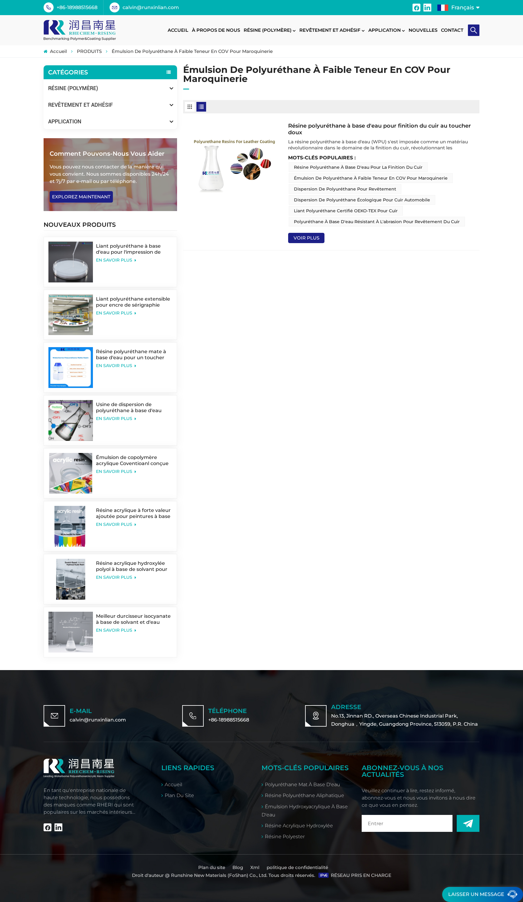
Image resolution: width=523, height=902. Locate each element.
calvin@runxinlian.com (151, 7)
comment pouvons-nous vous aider (107, 153)
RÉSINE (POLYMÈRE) (267, 30)
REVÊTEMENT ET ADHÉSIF (329, 30)
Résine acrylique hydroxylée (299, 826)
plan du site (179, 795)
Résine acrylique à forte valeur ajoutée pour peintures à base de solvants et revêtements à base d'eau (133, 513)
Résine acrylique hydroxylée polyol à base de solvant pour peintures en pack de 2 (131, 566)
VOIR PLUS (306, 238)
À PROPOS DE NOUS (216, 30)
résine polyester (285, 836)
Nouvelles (423, 30)
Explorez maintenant (81, 197)
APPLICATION (384, 30)
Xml (254, 867)
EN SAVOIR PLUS (114, 260)
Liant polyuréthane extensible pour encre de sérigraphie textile (133, 302)
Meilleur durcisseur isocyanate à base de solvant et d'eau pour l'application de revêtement (133, 619)
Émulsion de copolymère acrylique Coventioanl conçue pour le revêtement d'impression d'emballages (132, 460)
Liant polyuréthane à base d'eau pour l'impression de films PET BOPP (128, 249)
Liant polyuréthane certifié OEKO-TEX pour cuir (346, 210)
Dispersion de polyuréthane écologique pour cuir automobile (362, 200)
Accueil (178, 30)
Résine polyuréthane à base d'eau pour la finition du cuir (358, 167)
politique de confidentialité (297, 867)
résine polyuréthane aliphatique (304, 795)
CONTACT (452, 30)
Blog (237, 867)
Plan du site (212, 867)
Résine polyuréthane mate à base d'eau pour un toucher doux (131, 355)
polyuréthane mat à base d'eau (302, 784)
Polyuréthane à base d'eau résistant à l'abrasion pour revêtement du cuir (377, 221)
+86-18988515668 (77, 7)
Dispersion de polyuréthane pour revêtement (345, 189)
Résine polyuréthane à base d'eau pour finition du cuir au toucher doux (379, 129)
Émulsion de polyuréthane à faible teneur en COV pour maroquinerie (371, 178)
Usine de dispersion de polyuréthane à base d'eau (129, 407)
